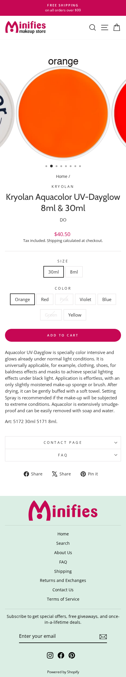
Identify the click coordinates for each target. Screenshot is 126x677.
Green (51, 315)
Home (61, 176)
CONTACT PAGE (63, 442)
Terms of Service (63, 599)
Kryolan (63, 186)
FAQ (63, 455)
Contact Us (63, 589)
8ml (74, 272)
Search (63, 543)
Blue (106, 299)
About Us (63, 552)
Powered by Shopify (63, 671)
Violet (85, 299)
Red (45, 299)
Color (63, 288)
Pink (64, 299)
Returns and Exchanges (63, 580)
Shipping (54, 240)
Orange (22, 299)
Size (63, 261)
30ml (53, 272)
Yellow (74, 315)
